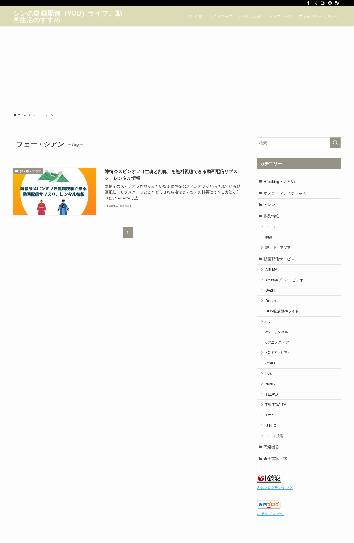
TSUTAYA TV (276, 404)
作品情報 (271, 215)
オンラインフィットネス (285, 192)
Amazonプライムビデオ (284, 279)
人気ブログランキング (275, 487)
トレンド (271, 204)
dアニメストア (277, 342)
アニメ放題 (274, 435)
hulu (269, 373)
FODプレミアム (278, 352)
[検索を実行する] (335, 142)
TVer (269, 414)
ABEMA (271, 269)
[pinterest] (330, 3)
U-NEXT (272, 425)
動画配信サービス (279, 258)
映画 (269, 237)
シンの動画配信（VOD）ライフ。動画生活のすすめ (67, 16)
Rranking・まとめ (279, 181)
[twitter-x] (315, 3)
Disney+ (272, 300)
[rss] (337, 3)
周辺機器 (271, 447)
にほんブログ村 (270, 513)
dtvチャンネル (277, 331)
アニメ (271, 226)
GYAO (270, 363)
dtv (268, 321)
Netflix (270, 383)
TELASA (272, 394)
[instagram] (322, 3)
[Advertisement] (177, 67)
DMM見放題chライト (282, 311)
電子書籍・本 (275, 458)
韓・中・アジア (278, 247)
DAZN (270, 290)
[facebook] (308, 3)
